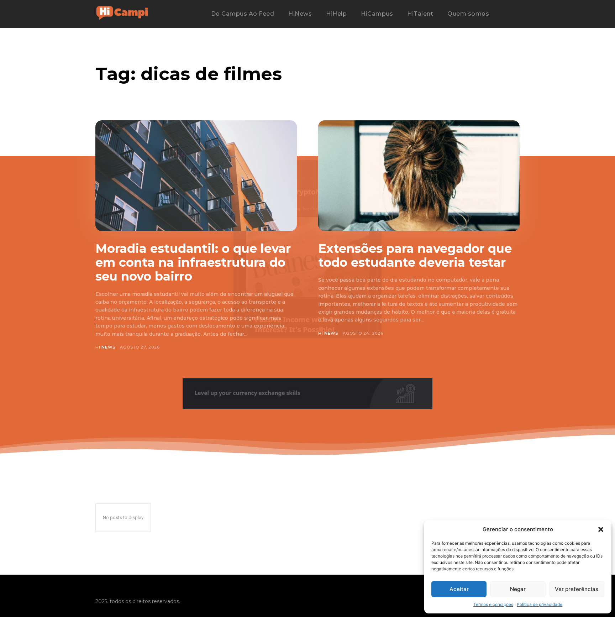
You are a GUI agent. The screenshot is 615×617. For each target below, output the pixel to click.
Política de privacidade (539, 604)
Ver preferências (576, 589)
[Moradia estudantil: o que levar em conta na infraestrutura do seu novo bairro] (196, 175)
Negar (518, 589)
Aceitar (459, 589)
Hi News (105, 347)
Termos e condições (493, 604)
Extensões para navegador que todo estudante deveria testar (415, 255)
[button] (600, 529)
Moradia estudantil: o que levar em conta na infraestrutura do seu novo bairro (193, 262)
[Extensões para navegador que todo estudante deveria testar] (419, 175)
